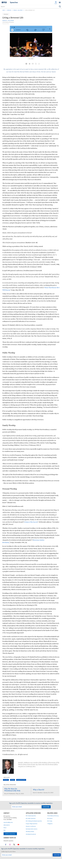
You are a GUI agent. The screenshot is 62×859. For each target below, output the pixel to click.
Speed (43, 29)
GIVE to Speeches (10, 833)
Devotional (6, 14)
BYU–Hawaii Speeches (31, 815)
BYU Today (49, 821)
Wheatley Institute (30, 831)
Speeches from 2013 (21, 779)
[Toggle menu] (59, 2)
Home (3, 10)
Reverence (6, 779)
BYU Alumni (49, 818)
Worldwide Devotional (31, 834)
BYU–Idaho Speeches (31, 818)
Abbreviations (7, 825)
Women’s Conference (31, 826)
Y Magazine (49, 823)
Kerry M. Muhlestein (9, 793)
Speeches (14, 2)
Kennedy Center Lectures (31, 829)
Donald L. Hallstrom (18, 10)
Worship (12, 779)
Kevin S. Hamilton (38, 792)
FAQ (4, 830)
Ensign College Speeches (31, 823)
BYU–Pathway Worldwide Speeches (34, 821)
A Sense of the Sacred (30, 522)
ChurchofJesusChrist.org (52, 815)
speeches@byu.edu (8, 822)
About (5, 827)
